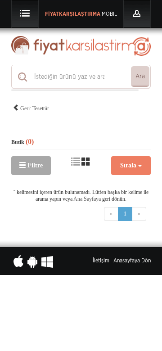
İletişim (101, 260)
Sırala (129, 165)
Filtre (34, 165)
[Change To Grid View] (85, 162)
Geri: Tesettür (34, 108)
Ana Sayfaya (87, 199)
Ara (140, 76)
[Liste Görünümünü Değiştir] (75, 162)
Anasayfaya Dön (132, 260)
